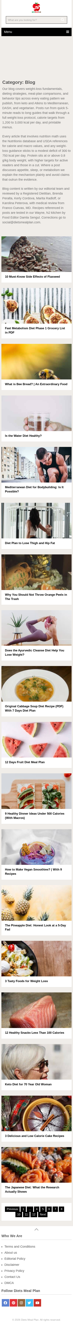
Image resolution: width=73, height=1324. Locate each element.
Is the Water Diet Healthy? (23, 435)
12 (33, 1214)
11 (26, 1214)
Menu (8, 32)
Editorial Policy (14, 1258)
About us (10, 1252)
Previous (12, 1209)
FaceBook (5, 1303)
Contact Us (12, 1277)
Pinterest (13, 1303)
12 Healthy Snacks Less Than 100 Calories (34, 1032)
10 (18, 1214)
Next (43, 1214)
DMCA (9, 1283)
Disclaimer (11, 1265)
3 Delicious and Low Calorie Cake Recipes (34, 1136)
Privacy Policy (14, 1271)
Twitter (29, 1303)
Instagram (21, 1303)
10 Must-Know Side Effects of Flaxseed (32, 276)
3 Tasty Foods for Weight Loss (26, 981)
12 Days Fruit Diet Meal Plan (25, 762)
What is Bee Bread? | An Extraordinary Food (36, 384)
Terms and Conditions (19, 1246)
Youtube (37, 1303)
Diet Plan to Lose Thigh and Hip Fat (30, 543)
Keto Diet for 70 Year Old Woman (28, 1084)
